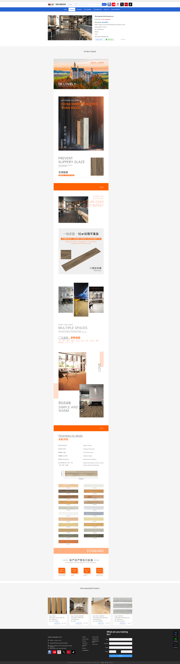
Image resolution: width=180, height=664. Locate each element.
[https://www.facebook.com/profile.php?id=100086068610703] (109, 4)
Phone (106, 651)
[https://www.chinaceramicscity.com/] (57, 4)
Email (107, 639)
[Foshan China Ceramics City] (130, 4)
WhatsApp (110, 39)
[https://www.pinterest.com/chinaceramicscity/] (126, 4)
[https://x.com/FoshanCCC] (122, 4)
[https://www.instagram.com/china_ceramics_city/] (117, 4)
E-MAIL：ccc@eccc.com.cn (55, 640)
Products (106, 643)
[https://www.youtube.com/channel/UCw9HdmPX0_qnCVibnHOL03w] (113, 4)
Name (107, 647)
